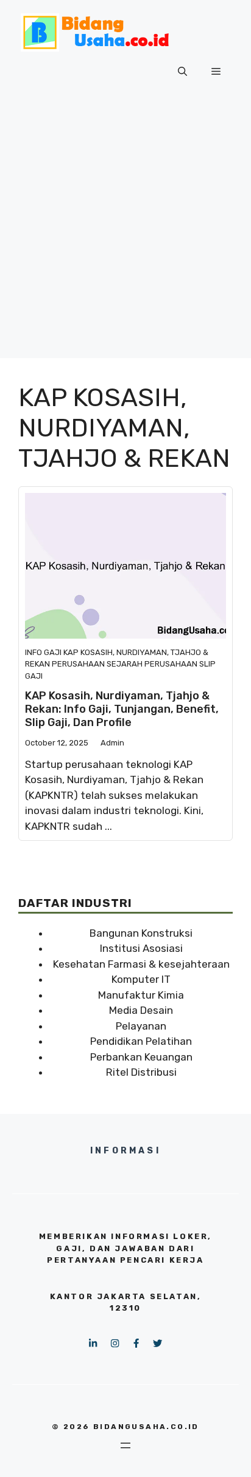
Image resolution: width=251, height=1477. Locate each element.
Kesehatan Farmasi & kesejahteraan (141, 964)
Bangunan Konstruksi (141, 933)
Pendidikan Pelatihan (141, 1041)
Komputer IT (141, 979)
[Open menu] (125, 1445)
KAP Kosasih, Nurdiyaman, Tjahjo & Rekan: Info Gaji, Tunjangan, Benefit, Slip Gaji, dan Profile (122, 708)
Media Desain (141, 1010)
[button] (182, 71)
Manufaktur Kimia (141, 995)
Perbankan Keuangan (141, 1057)
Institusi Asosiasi (141, 948)
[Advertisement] (125, 233)
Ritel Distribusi (141, 1072)
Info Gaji (43, 652)
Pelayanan (141, 1026)
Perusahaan (78, 663)
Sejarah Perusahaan (152, 663)
